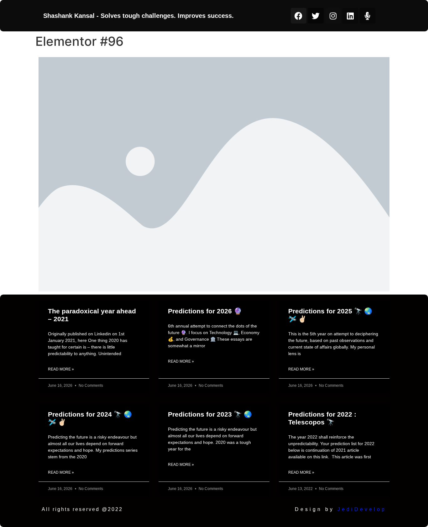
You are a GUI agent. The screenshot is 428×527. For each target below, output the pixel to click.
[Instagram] (333, 16)
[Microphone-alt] (367, 16)
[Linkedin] (350, 16)
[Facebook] (298, 16)
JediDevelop (361, 509)
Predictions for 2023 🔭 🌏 (210, 414)
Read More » (61, 369)
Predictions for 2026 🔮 (205, 311)
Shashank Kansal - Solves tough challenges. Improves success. (138, 15)
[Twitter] (316, 16)
